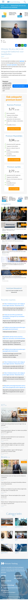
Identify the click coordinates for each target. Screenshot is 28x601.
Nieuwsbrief (18, 578)
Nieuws (3, 575)
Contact (15, 600)
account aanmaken (12, 64)
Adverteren (18, 575)
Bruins (4, 42)
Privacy (22, 598)
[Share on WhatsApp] (22, 45)
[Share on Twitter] (19, 45)
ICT (7, 5)
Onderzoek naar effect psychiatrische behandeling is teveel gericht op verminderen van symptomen (13, 316)
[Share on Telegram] (25, 45)
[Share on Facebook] (16, 45)
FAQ (2, 578)
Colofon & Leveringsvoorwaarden (10, 598)
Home (2, 5)
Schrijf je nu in (6, 581)
